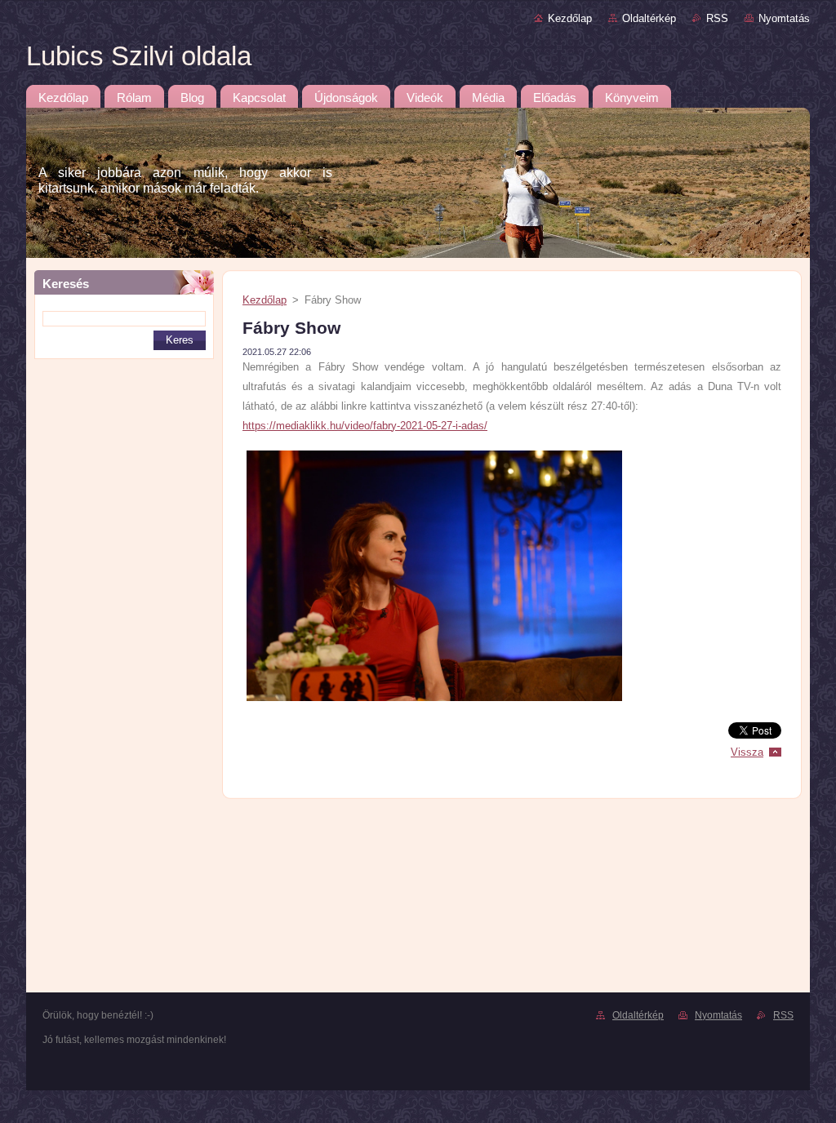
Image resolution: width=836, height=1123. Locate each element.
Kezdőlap (570, 18)
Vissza (747, 752)
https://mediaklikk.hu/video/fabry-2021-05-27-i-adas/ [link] (364, 425)
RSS (717, 18)
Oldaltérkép (649, 18)
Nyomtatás (784, 18)
